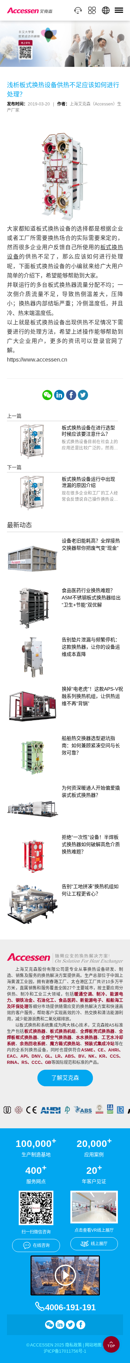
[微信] (47, 395)
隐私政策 (73, 1345)
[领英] (59, 395)
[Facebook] (71, 395)
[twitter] (83, 395)
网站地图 (93, 1345)
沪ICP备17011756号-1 (65, 1351)
